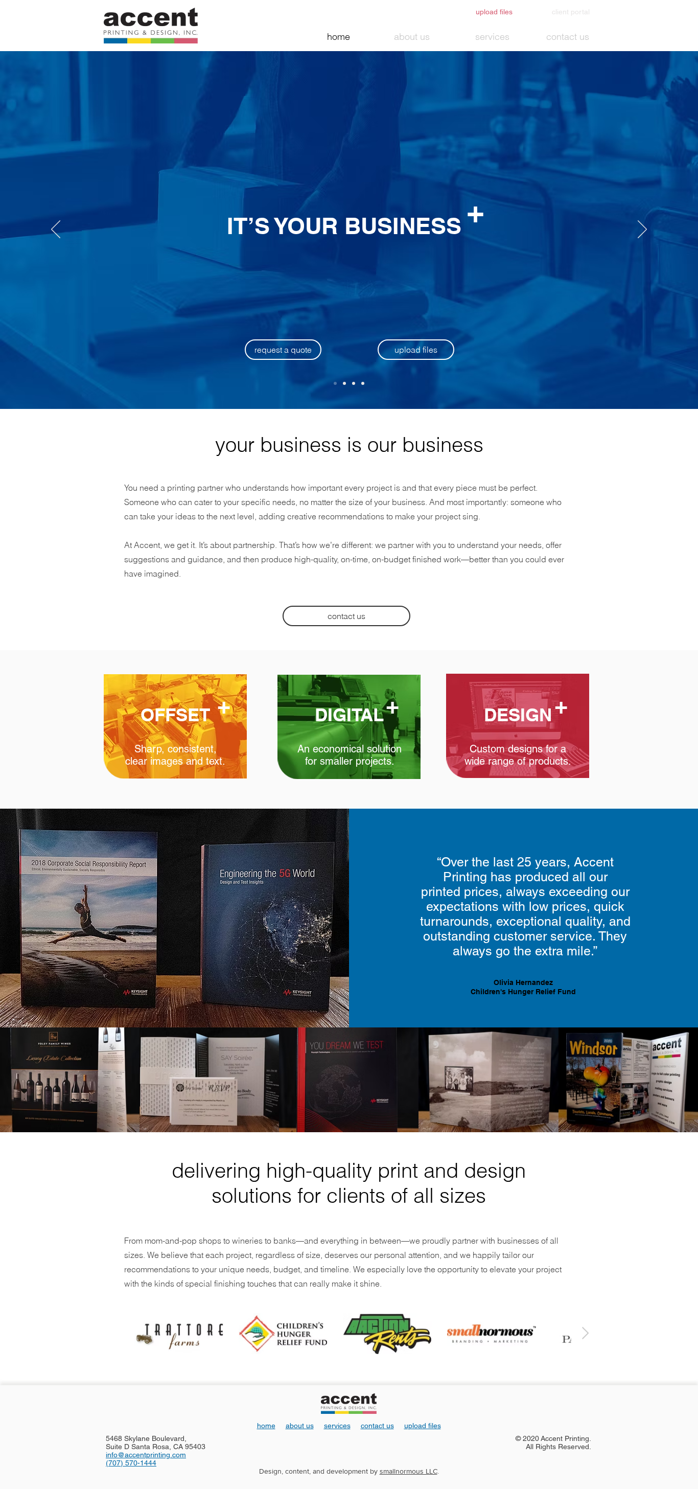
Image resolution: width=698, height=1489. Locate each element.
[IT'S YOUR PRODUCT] (353, 383)
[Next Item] (585, 1333)
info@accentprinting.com (146, 1455)
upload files (422, 1426)
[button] (283, 349)
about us (300, 1426)
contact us (377, 1426)
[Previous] (55, 230)
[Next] (642, 230)
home (266, 1426)
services (337, 1426)
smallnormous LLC (408, 1471)
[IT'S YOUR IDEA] (344, 383)
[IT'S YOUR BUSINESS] (335, 383)
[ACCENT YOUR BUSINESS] (362, 383)
